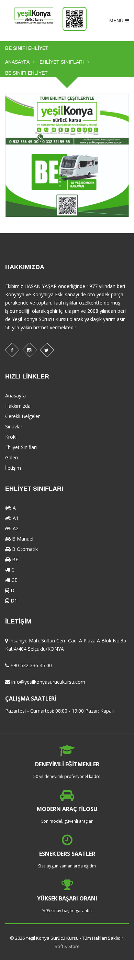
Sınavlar (13, 426)
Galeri (11, 457)
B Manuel (22, 538)
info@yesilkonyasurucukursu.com (48, 682)
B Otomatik (24, 549)
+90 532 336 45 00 (31, 665)
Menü (117, 20)
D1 (13, 600)
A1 (15, 518)
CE (13, 580)
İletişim (13, 468)
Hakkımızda (18, 406)
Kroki (10, 437)
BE (14, 559)
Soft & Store (67, 946)
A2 (15, 528)
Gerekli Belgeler (22, 416)
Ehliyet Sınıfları (62, 62)
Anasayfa (17, 62)
